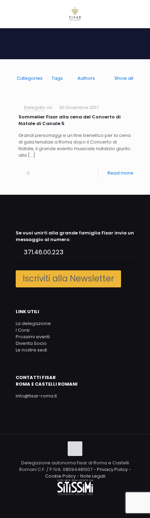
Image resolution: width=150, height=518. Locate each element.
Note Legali (92, 476)
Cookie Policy (60, 476)
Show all (123, 78)
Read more (120, 173)
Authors (86, 78)
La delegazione (33, 323)
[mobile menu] (141, 14)
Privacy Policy (112, 469)
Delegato (34, 107)
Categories (30, 78)
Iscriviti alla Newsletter (68, 278)
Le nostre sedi (31, 350)
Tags (57, 78)
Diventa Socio (31, 343)
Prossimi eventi (33, 336)
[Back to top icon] (75, 448)
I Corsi (23, 330)
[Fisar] (75, 13)
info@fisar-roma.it (36, 396)
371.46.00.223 (43, 252)
